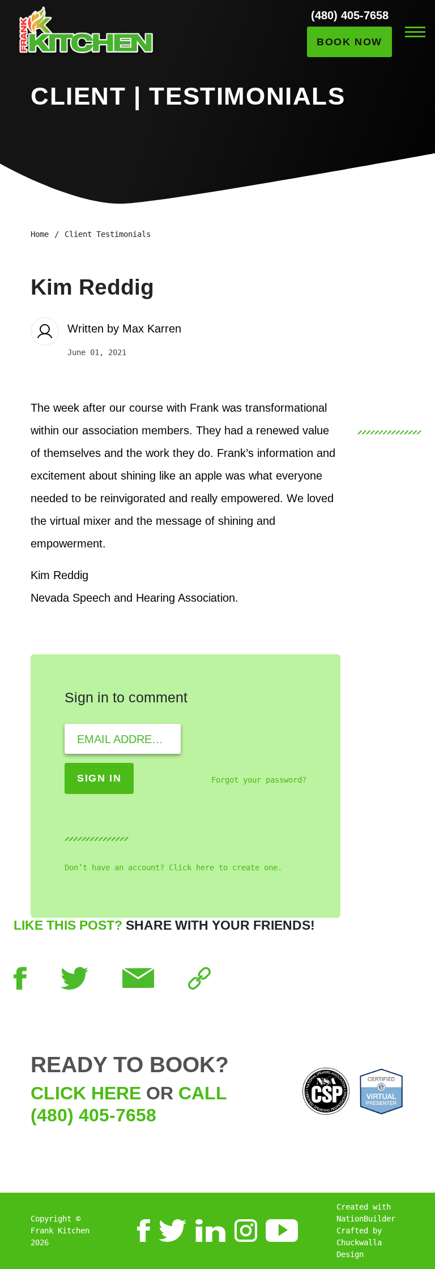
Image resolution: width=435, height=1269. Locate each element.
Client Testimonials (108, 234)
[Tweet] (74, 977)
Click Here (86, 1093)
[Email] (138, 977)
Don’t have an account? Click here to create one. (173, 867)
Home (40, 234)
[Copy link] (199, 977)
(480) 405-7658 (350, 15)
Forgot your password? (258, 779)
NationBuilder (365, 1218)
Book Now (349, 42)
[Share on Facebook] (20, 977)
